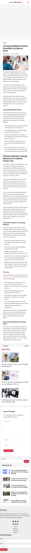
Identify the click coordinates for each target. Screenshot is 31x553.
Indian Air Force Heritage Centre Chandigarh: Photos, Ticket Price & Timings (19, 493)
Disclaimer (15, 532)
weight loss (19, 338)
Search (3, 458)
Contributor (15, 530)
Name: (1, 538)
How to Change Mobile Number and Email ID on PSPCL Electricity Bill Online (19, 472)
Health (4, 42)
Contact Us (15, 528)
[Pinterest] (17, 521)
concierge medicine (8, 277)
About (15, 526)
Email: (1, 543)
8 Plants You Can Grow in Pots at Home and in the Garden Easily (19, 479)
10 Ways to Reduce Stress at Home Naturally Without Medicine (19, 486)
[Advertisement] (15, 21)
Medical (17, 53)
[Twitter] (15, 521)
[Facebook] (13, 521)
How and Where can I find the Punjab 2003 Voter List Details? (19, 501)
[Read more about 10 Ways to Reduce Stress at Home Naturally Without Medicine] (10, 357)
